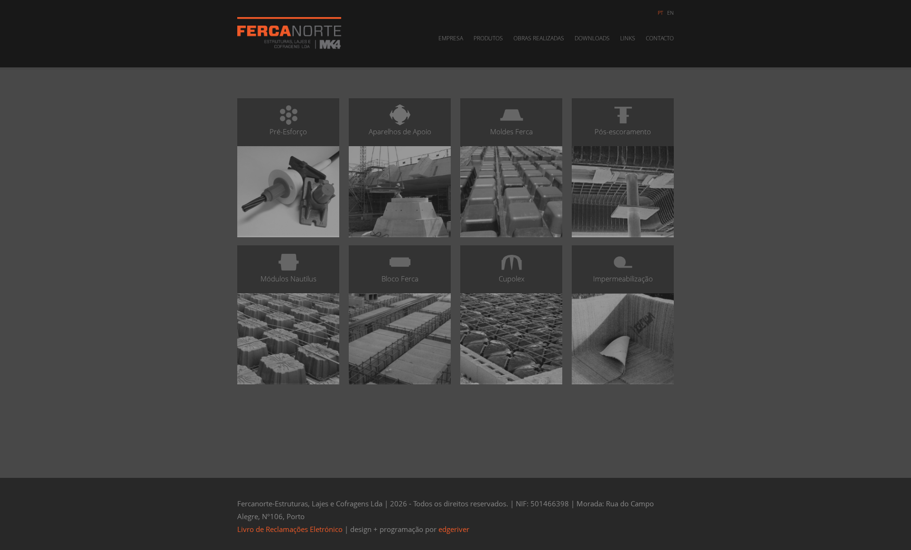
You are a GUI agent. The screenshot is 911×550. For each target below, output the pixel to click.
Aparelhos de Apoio (400, 131)
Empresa (450, 38)
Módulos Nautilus (288, 278)
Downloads (592, 38)
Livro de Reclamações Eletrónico (290, 529)
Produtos (488, 38)
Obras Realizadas (538, 38)
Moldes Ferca (511, 131)
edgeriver (453, 529)
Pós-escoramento (623, 131)
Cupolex (511, 278)
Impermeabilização (623, 278)
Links (627, 38)
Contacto (660, 38)
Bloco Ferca (399, 278)
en (670, 12)
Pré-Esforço (288, 131)
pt (660, 12)
